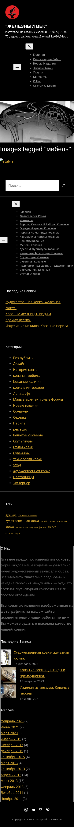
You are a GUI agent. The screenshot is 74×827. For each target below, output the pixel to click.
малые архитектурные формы (31, 527)
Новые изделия (26, 405)
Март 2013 (9, 780)
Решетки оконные (28, 435)
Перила (19, 423)
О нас (5, 548)
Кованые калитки (27, 381)
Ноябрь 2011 (11, 798)
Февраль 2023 (12, 721)
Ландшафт (21, 393)
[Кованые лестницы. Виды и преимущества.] (8, 675)
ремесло (20, 429)
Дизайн (19, 363)
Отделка (20, 417)
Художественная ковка (31, 471)
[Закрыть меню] (29, 46)
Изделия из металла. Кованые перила (37, 325)
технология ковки (27, 459)
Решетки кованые (27, 515)
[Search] (63, 185)
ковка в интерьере (28, 387)
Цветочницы (23, 477)
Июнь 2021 (10, 727)
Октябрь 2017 (12, 745)
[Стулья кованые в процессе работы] (6, 161)
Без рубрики (23, 357)
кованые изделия (58, 521)
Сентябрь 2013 (13, 768)
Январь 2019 (11, 739)
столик (9, 533)
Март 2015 (9, 763)
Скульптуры (23, 441)
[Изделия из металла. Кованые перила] (8, 691)
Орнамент (21, 411)
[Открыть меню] (17, 67)
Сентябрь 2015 (13, 757)
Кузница (11, 515)
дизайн (44, 521)
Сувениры (21, 453)
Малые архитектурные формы (38, 399)
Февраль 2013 (12, 786)
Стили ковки (23, 447)
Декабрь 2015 (12, 751)
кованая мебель (26, 375)
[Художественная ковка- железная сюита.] (6, 658)
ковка (10, 527)
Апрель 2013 (11, 774)
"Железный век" (26, 26)
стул (17, 533)
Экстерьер (21, 482)
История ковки (25, 369)
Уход (17, 465)
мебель (53, 527)
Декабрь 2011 (12, 792)
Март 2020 (9, 733)
